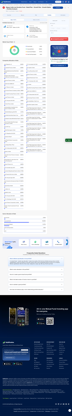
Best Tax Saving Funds (39, 352)
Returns (22, 15)
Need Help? (58, 1)
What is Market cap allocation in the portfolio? (21, 258)
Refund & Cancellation (63, 364)
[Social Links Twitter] (61, 404)
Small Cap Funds (41, 398)
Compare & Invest (50, 364)
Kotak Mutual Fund (6, 393)
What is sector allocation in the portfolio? (19, 269)
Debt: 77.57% (13, 19)
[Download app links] (41, 319)
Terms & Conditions (63, 360)
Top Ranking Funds (38, 346)
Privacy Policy (62, 362)
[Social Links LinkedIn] (58, 404)
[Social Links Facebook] (56, 404)
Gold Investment (50, 352)
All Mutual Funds (37, 350)
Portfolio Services (50, 354)
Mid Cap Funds (49, 398)
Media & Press (62, 348)
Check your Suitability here (58, 65)
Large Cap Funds (13, 398)
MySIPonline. (11, 404)
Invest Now (58, 7)
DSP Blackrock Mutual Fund (8, 392)
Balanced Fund (33, 398)
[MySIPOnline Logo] (6, 2)
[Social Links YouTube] (63, 404)
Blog (35, 360)
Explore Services (9, 357)
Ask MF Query (62, 350)
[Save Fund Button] (65, 7)
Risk (36, 15)
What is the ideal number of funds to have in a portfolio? (23, 279)
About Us (61, 344)
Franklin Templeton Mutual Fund (37, 392)
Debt (7, 11)
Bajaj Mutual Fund (24, 389)
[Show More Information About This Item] (13, 22)
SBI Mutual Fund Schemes (17, 393)
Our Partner (61, 346)
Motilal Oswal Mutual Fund (55, 389)
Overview (9, 15)
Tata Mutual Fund (61, 392)
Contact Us (61, 352)
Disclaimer (61, 366)
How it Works (49, 366)
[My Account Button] (69, 2)
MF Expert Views (37, 364)
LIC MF (61, 391)
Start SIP (48, 344)
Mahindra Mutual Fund (44, 389)
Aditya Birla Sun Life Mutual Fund (30, 391)
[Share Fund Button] (68, 7)
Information (63, 15)
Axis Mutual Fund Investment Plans (22, 392)
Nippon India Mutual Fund (28, 393)
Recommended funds (38, 344)
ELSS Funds (20, 398)
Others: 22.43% (36, 19)
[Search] (63, 2)
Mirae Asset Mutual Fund (8, 391)
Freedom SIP (49, 348)
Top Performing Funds (38, 348)
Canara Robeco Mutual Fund (44, 391)
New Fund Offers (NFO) (51, 350)
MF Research (37, 362)
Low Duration (12, 11)
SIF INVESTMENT (50, 346)
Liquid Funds (26, 398)
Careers (60, 354)
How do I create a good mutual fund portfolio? (21, 274)
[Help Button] (69, 410)
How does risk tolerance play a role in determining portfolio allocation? (26, 289)
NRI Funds (36, 354)
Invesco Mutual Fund (55, 391)
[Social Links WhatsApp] (68, 404)
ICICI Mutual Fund (16, 389)
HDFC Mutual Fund (18, 391)
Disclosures (61, 368)
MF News (36, 366)
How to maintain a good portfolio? (18, 284)
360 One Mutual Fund (33, 389)
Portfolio (49, 15)
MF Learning (36, 368)
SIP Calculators (50, 360)
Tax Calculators (50, 362)
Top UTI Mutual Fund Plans (50, 392)
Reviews (48, 368)
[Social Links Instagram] (66, 404)
